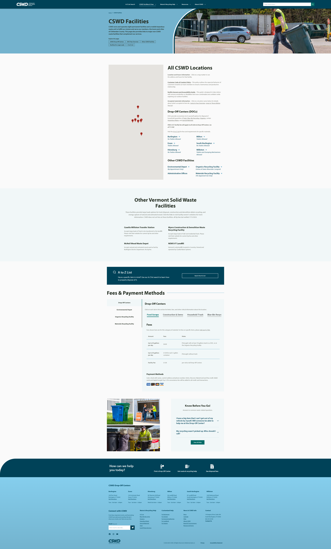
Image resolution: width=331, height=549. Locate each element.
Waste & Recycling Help (167, 4)
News (185, 514)
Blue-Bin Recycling (193, 118)
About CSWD (199, 4)
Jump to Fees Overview (197, 103)
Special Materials (187, 120)
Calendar (186, 516)
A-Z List (142, 514)
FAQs (185, 519)
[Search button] (312, 4)
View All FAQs (198, 442)
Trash (185, 118)
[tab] (124, 302)
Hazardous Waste (173, 120)
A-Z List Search (130, 4)
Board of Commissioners (190, 523)
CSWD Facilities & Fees (146, 4)
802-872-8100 (209, 519)
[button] (141, 134)
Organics (203, 118)
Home (110, 13)
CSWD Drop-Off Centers (117, 42)
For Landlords (165, 521)
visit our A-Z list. (205, 330)
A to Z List (130, 45)
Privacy (202, 543)
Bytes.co (193, 543)
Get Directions (113, 499)
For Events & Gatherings (168, 519)
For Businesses (165, 514)
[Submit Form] (132, 527)
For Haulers (165, 523)
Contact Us (208, 521)
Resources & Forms (189, 525)
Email (113, 524)
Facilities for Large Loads (117, 45)
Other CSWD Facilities (148, 42)
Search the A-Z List (200, 276)
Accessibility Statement (216, 543)
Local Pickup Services (145, 528)
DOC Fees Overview (133, 42)
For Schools (165, 516)
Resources (185, 4)
